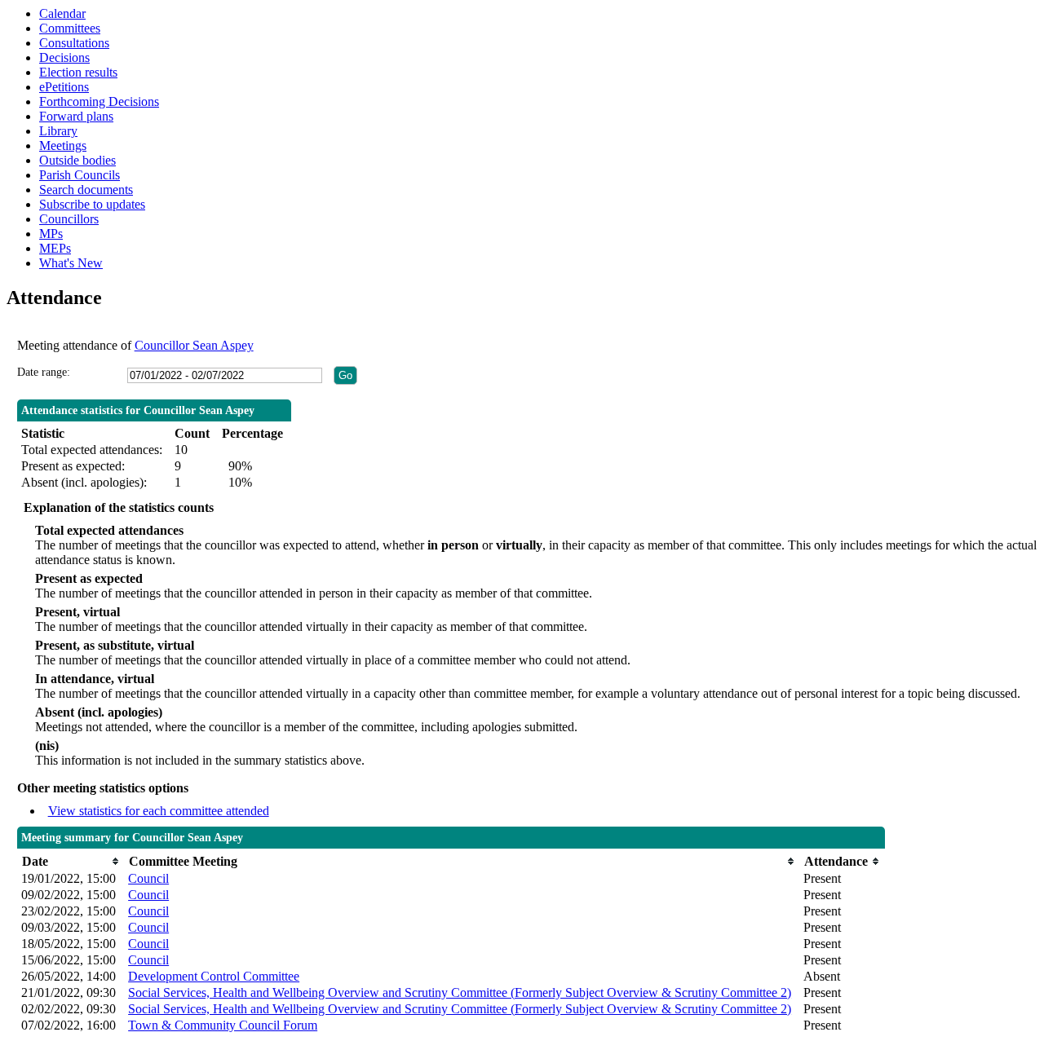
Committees (69, 28)
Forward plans (76, 116)
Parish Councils (79, 175)
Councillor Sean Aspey (194, 345)
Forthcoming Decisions (99, 101)
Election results (78, 72)
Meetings (62, 145)
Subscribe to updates (92, 204)
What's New (71, 263)
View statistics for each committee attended (158, 811)
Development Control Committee (213, 976)
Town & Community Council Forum (222, 1025)
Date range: (43, 372)
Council (148, 878)
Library (58, 131)
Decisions (64, 57)
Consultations (74, 43)
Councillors (69, 219)
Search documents (86, 189)
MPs (51, 233)
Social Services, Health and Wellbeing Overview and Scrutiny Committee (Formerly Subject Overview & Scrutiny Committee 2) (459, 992)
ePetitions (64, 87)
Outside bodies (77, 160)
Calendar (62, 13)
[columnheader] (70, 861)
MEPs (55, 248)
